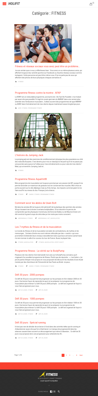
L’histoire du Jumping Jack (29, 155)
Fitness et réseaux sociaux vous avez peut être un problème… (47, 66)
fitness (36, 194)
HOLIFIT (14, 3)
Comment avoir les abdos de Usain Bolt (35, 203)
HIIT (48, 218)
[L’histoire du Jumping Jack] (49, 132)
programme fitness (47, 194)
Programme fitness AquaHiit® (31, 179)
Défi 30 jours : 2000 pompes (29, 274)
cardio (31, 194)
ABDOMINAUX (22, 218)
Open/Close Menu (4, 4)
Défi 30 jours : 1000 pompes (29, 298)
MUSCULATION (28, 242)
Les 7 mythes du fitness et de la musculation (38, 226)
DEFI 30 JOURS (22, 290)
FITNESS (20, 81)
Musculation (55, 218)
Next (81, 355)
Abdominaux (42, 218)
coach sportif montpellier (49, 381)
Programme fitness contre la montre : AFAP (38, 92)
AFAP (19, 108)
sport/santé (58, 242)
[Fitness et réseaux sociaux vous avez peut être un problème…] (49, 43)
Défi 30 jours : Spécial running (30, 322)
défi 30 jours (42, 290)
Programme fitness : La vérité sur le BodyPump (39, 250)
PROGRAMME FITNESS (35, 108)
